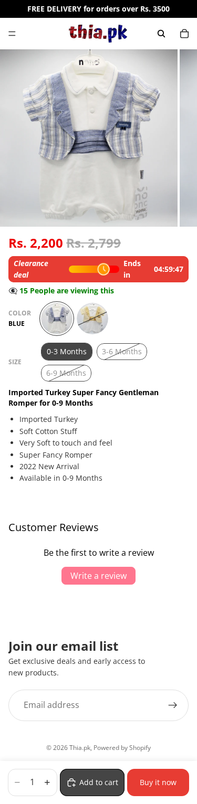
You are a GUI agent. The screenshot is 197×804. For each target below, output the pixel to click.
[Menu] (12, 34)
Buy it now (158, 782)
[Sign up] (173, 705)
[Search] (161, 33)
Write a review (98, 575)
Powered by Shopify (122, 747)
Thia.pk (79, 747)
